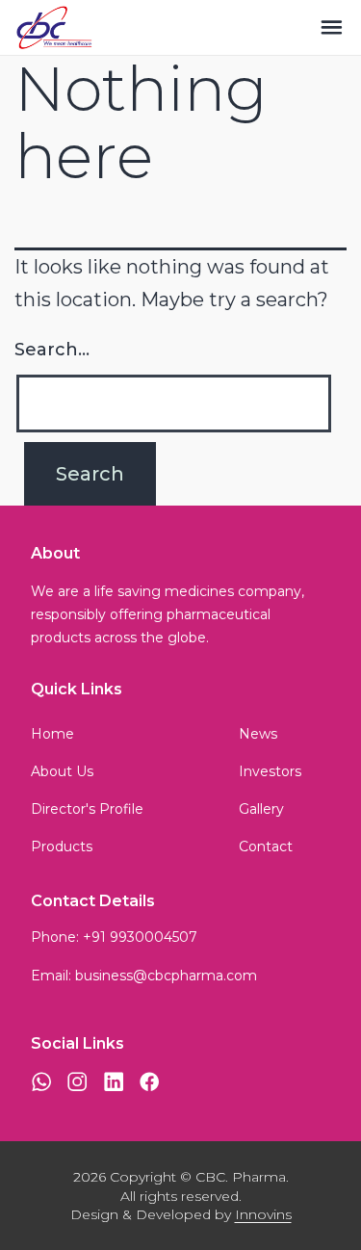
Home (52, 733)
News (258, 733)
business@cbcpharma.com (166, 975)
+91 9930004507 (140, 937)
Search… (52, 349)
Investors (270, 771)
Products (61, 846)
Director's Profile (87, 809)
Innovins (263, 1214)
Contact (266, 846)
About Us (62, 771)
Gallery (261, 809)
